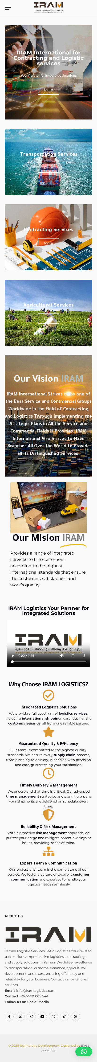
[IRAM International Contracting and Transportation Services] (48, 7)
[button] (83, 1051)
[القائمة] (8, 7)
